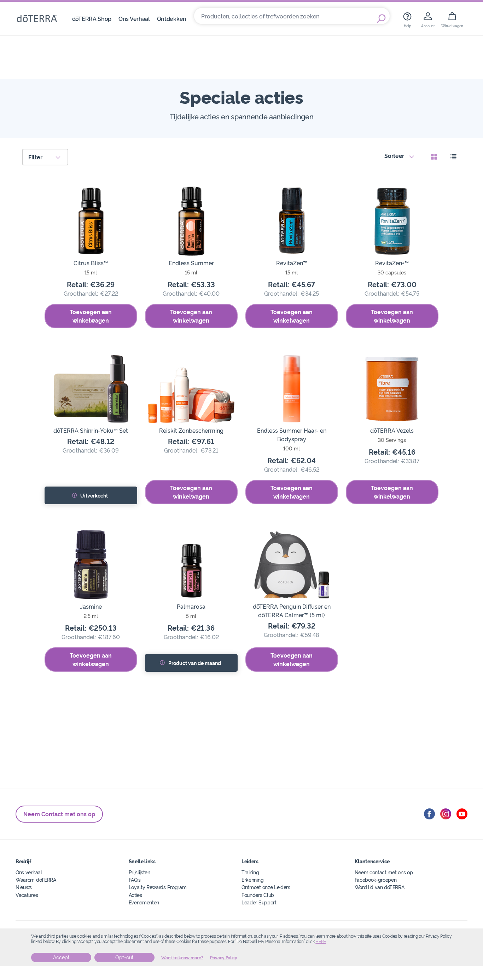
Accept (61, 957)
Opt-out (124, 957)
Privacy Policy (223, 957)
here (320, 941)
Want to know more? (182, 957)
